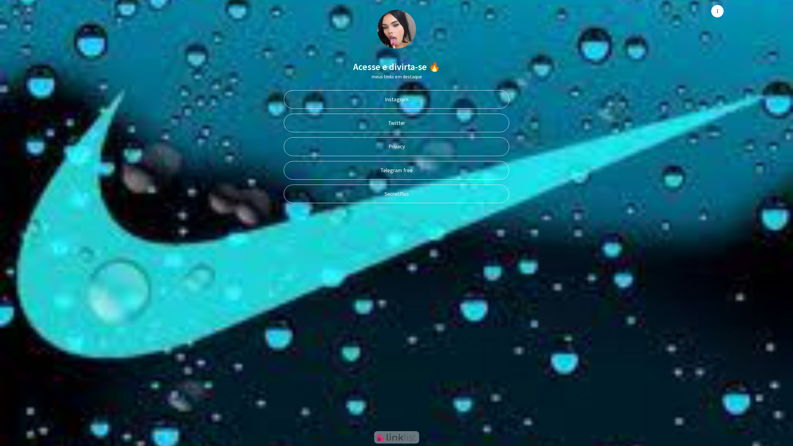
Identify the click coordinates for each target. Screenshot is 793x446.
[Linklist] (396, 437)
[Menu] (717, 11)
